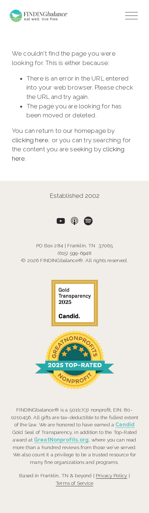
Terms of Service (74, 483)
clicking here (30, 140)
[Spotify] (88, 221)
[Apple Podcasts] (74, 221)
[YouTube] (60, 221)
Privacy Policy (111, 475)
